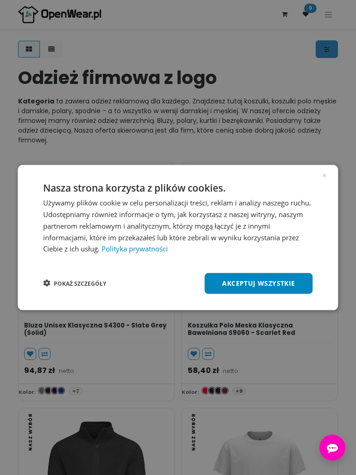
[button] (74, 283)
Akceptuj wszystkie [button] (258, 283)
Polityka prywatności (135, 248)
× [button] (324, 175)
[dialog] (178, 237)
